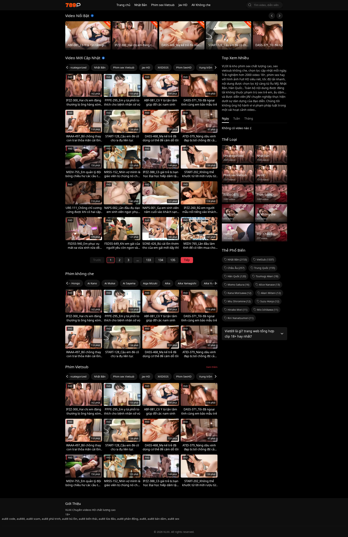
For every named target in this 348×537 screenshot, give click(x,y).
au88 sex (173, 518)
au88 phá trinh (51, 518)
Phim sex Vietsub (163, 5)
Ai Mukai (110, 283)
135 (172, 260)
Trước (97, 260)
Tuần (236, 118)
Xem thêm (212, 367)
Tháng (248, 118)
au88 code (8, 518)
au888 (21, 518)
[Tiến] (215, 67)
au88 (143, 518)
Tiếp (187, 260)
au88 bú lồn (69, 518)
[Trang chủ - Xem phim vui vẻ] (73, 5)
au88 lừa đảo (107, 518)
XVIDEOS (163, 67)
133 (148, 260)
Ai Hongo (74, 283)
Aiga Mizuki (150, 283)
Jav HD (183, 5)
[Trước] (272, 16)
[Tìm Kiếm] (250, 5)
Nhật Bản (140, 5)
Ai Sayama (129, 283)
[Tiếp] (279, 16)
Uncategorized (77, 67)
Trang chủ (123, 5)
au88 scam (33, 518)
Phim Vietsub (76, 366)
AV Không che (201, 5)
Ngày (225, 118)
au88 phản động (127, 518)
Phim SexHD (184, 67)
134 (160, 260)
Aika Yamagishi (187, 283)
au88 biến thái (88, 518)
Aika (167, 283)
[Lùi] (67, 67)
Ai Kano (92, 283)
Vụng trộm (205, 67)
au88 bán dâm (157, 518)
